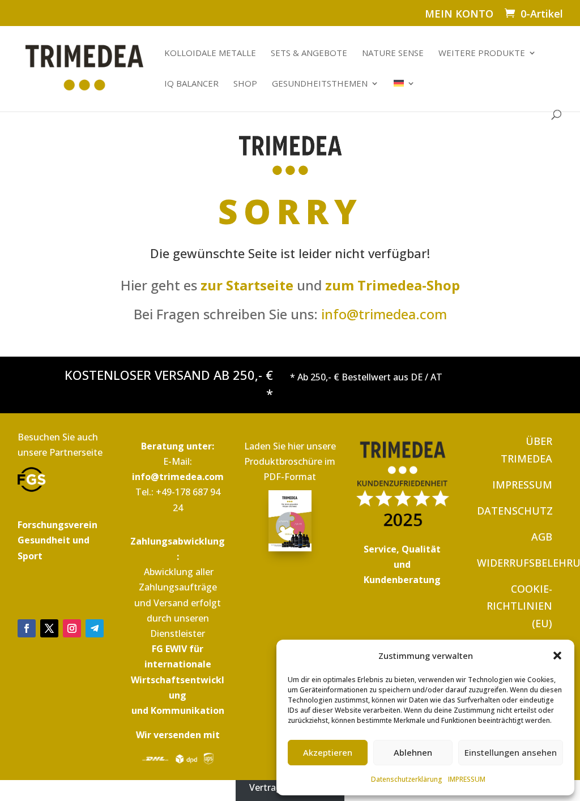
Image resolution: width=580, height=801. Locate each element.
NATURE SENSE (393, 53)
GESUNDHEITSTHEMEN (320, 84)
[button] (557, 655)
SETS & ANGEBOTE (309, 53)
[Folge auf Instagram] (72, 628)
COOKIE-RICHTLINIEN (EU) (519, 606)
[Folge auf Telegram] (95, 628)
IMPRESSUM (466, 779)
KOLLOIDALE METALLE (210, 53)
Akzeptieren (327, 752)
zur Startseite (247, 285)
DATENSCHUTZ (515, 510)
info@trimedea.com (384, 314)
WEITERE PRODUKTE (481, 53)
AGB (541, 536)
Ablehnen (413, 752)
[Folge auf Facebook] (27, 628)
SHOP (245, 84)
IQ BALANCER (191, 84)
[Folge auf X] (49, 628)
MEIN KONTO (459, 14)
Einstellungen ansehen (510, 752)
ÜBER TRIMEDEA (526, 449)
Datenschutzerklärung (406, 779)
